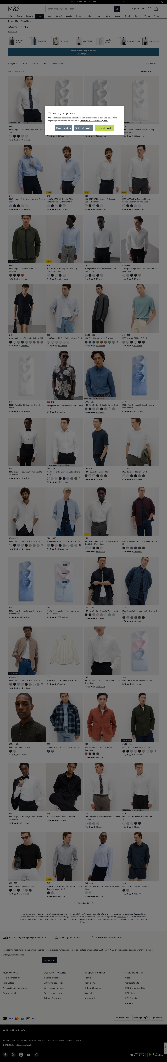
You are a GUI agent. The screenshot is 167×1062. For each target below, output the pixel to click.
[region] (84, 120)
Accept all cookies (104, 128)
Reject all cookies (83, 128)
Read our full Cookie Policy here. (94, 121)
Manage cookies (63, 128)
